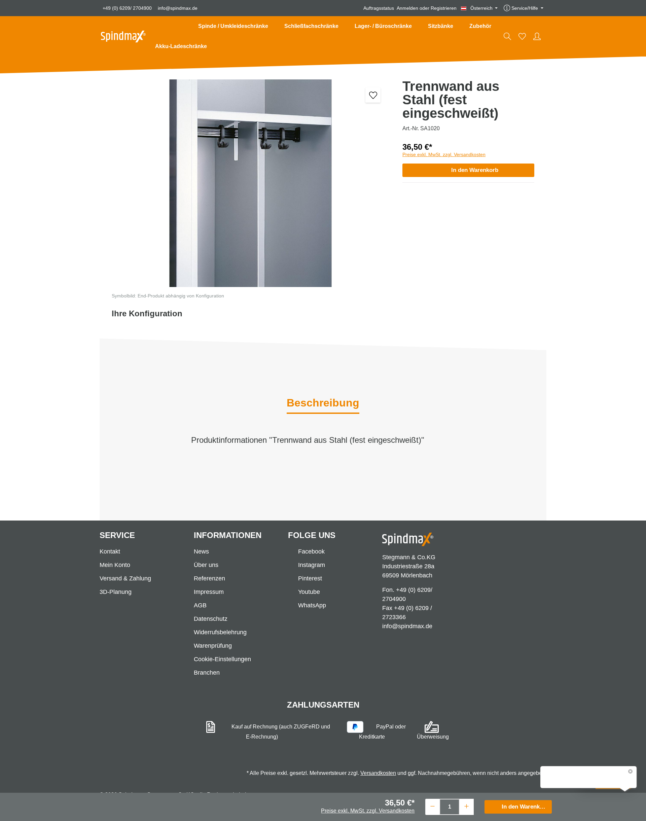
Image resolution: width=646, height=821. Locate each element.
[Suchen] (507, 36)
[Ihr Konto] (537, 36)
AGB (200, 605)
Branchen (207, 672)
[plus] (466, 806)
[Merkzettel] (522, 36)
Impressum (209, 591)
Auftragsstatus (378, 8)
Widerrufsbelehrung (220, 632)
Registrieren (444, 8)
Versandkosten (378, 773)
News (201, 551)
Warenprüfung (213, 645)
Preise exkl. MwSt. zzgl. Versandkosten (444, 154)
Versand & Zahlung (125, 578)
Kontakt (110, 551)
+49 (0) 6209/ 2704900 (127, 8)
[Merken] (373, 95)
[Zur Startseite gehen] (123, 36)
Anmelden (407, 8)
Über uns (206, 565)
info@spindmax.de (178, 8)
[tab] (323, 403)
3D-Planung (116, 591)
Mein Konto (115, 565)
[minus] (432, 806)
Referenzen (209, 578)
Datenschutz (210, 618)
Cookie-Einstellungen (222, 659)
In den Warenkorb (474, 170)
